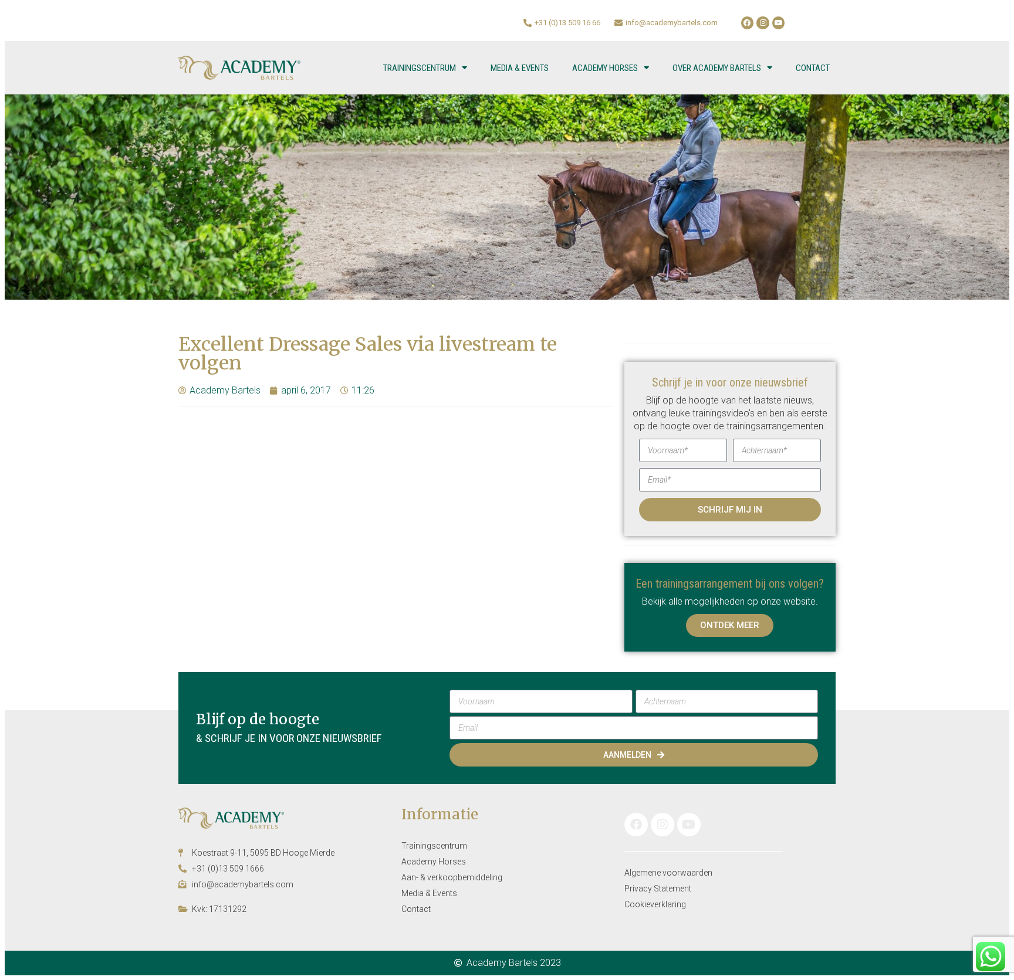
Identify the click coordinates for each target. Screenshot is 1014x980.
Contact (813, 68)
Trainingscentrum (419, 68)
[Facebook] (747, 22)
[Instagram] (762, 22)
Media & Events (520, 68)
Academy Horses (605, 68)
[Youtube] (778, 22)
